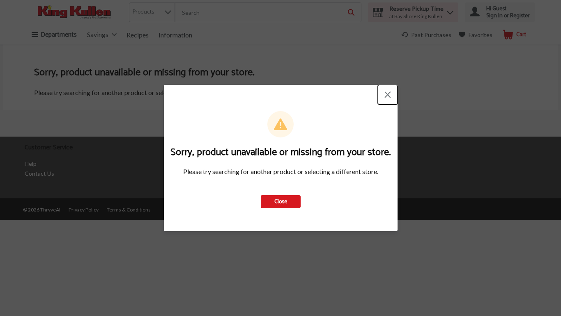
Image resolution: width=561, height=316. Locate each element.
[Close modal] (388, 95)
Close (280, 202)
